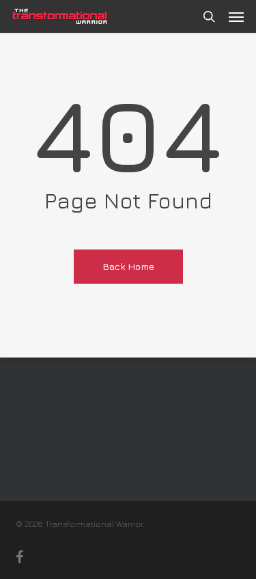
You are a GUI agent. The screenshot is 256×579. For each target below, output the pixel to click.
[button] (236, 16)
